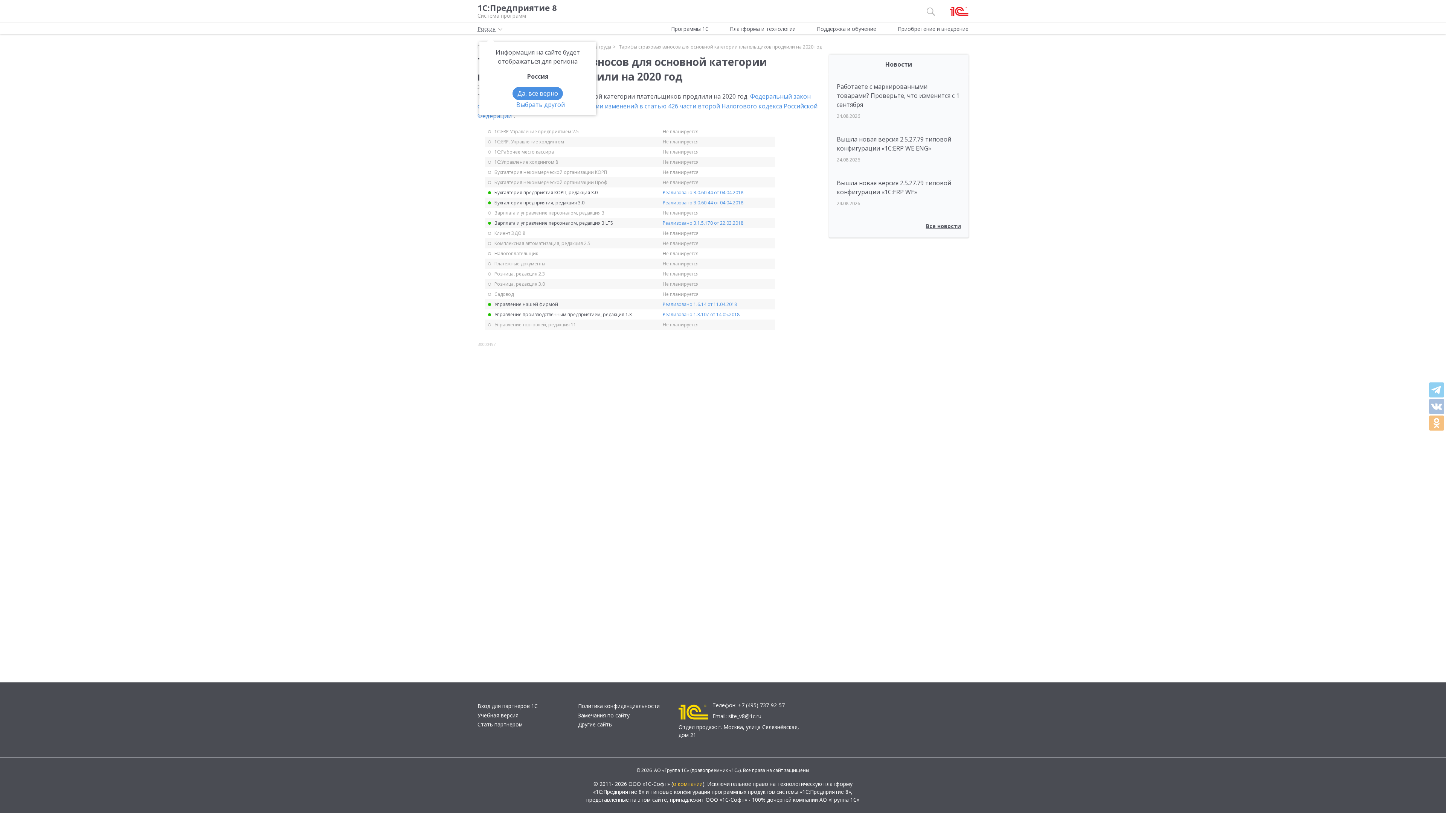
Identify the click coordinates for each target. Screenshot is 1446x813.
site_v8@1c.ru (744, 716)
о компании (688, 783)
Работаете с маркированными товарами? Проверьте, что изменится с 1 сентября (898, 95)
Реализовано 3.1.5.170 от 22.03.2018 (703, 223)
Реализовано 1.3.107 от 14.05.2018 (701, 314)
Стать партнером (500, 724)
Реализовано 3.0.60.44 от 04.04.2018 (703, 192)
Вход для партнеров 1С (507, 705)
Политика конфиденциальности (619, 705)
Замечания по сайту (604, 715)
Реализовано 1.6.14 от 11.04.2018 (700, 304)
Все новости (943, 226)
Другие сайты (595, 724)
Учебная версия (498, 715)
